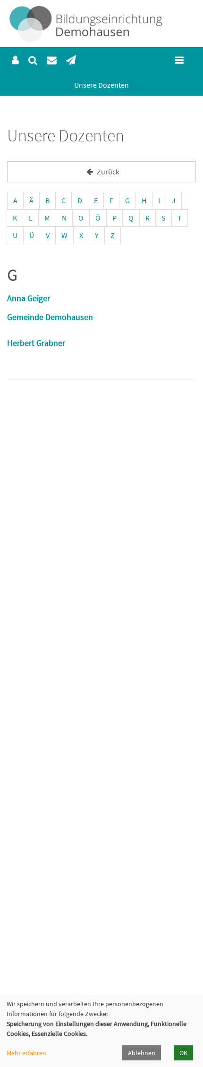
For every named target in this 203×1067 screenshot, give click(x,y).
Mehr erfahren (26, 1053)
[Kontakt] (51, 60)
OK (183, 1053)
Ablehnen (141, 1053)
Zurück (107, 171)
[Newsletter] (71, 60)
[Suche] (33, 60)
